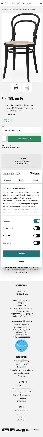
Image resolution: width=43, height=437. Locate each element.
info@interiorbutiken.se (24, 309)
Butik (21, 417)
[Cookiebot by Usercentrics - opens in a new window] (30, 173)
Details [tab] (21, 180)
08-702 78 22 (24, 311)
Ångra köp (21, 376)
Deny (21, 261)
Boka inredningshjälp (21, 373)
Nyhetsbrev (21, 401)
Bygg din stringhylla (22, 364)
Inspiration (21, 414)
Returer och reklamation (21, 395)
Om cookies (21, 398)
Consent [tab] (7, 180)
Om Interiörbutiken (21, 411)
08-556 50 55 (24, 337)
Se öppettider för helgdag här (21, 314)
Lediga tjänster (21, 420)
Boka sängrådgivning (21, 361)
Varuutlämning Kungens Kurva (22, 370)
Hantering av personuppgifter (21, 392)
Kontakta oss (21, 367)
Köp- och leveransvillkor (21, 389)
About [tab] (35, 180)
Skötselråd (21, 386)
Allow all (21, 254)
